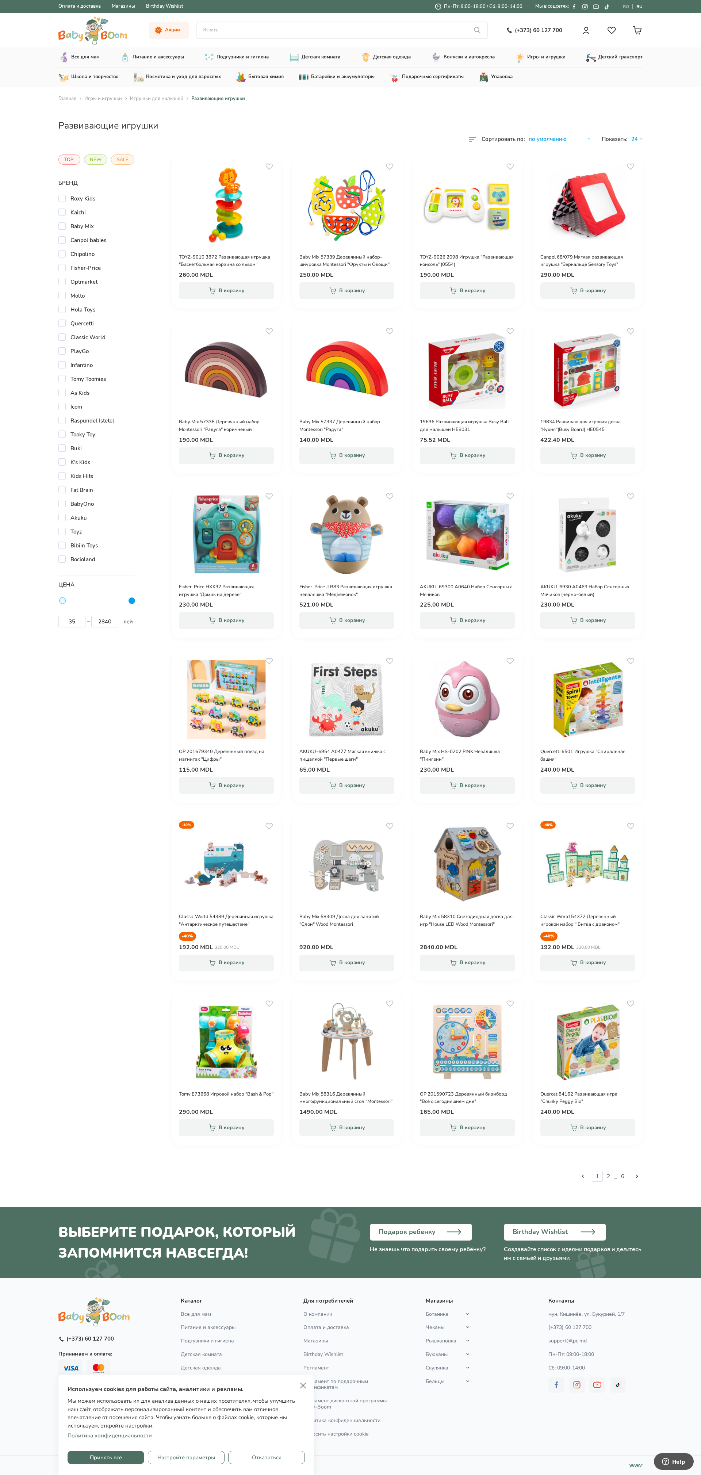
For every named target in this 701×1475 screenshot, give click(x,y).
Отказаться (266, 1457)
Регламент (316, 1367)
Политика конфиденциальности (341, 1420)
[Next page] (637, 1176)
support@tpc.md (567, 1340)
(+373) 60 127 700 (569, 1327)
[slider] (62, 600)
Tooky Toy (82, 434)
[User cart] (637, 30)
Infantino (81, 365)
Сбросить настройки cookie (335, 1434)
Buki (76, 448)
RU (639, 6)
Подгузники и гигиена (207, 1340)
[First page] (582, 1176)
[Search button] (477, 30)
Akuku (78, 518)
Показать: (615, 139)
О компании (317, 1314)
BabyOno (82, 504)
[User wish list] (611, 30)
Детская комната (201, 1354)
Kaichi (78, 212)
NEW (95, 159)
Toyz (76, 531)
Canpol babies (88, 240)
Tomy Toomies (88, 379)
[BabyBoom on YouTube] (596, 6)
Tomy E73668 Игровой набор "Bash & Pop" (226, 1094)
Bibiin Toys (84, 545)
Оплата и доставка (79, 6)
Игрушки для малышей (156, 98)
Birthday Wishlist (164, 6)
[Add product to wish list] (269, 166)
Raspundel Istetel (92, 420)
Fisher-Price (85, 268)
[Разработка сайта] (636, 1465)
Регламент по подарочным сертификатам (335, 1384)
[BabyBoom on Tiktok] (607, 6)
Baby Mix (82, 226)
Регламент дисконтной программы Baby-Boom (345, 1403)
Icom (76, 407)
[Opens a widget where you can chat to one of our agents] (674, 1462)
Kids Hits (81, 476)
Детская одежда (201, 1367)
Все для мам (196, 1314)
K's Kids (80, 462)
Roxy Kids (82, 198)
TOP (68, 159)
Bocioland (82, 559)
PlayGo (79, 351)
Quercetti (82, 323)
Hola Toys (82, 309)
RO (626, 6)
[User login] (586, 30)
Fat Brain (81, 490)
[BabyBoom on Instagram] (585, 6)
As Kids (79, 393)
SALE (123, 159)
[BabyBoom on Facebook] (574, 6)
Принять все (106, 1457)
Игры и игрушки (103, 98)
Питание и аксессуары (208, 1327)
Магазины (123, 6)
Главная (67, 98)
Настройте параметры (186, 1457)
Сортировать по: (503, 139)
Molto (77, 296)
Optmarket (83, 282)
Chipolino (82, 254)
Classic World (88, 337)
